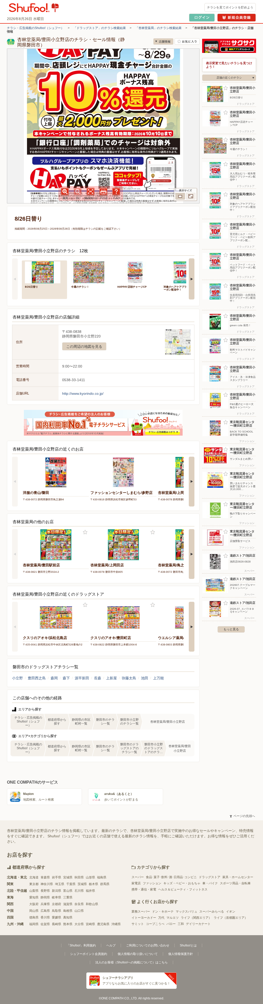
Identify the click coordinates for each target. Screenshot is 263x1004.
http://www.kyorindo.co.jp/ (83, 393)
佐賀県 (45, 924)
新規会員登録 (236, 18)
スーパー (138, 877)
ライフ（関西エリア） (196, 917)
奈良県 (79, 904)
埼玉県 (59, 884)
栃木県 (93, 884)
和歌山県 (92, 904)
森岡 (54, 678)
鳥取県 (56, 911)
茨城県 (82, 884)
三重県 (67, 897)
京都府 (56, 904)
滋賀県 (67, 904)
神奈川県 (47, 884)
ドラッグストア (209, 877)
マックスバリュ (186, 911)
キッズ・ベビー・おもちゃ (181, 883)
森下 (66, 678)
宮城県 (67, 877)
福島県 (101, 877)
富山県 (67, 891)
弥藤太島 (129, 678)
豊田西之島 (37, 678)
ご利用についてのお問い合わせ (147, 945)
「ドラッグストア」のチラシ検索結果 (99, 28)
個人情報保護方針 (180, 954)
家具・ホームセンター (237, 877)
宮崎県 (90, 924)
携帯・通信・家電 (144, 889)
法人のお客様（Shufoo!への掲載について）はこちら (131, 962)
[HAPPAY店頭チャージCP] (136, 271)
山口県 (79, 911)
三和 (181, 924)
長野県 (45, 891)
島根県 (67, 911)
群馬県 (104, 884)
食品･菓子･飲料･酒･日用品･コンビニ (171, 877)
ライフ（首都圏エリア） (231, 917)
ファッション (152, 883)
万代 (161, 917)
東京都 (34, 884)
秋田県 (79, 877)
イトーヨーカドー (144, 917)
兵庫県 (45, 904)
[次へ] (191, 278)
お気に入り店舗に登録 (187, 41)
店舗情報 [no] (163, 41)
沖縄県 (116, 924)
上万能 (158, 678)
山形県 (90, 877)
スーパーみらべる (211, 911)
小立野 (17, 678)
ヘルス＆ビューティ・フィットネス (183, 889)
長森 (97, 678)
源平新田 (82, 678)
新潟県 (56, 891)
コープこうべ (155, 924)
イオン (230, 911)
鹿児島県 (103, 924)
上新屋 (111, 678)
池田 (144, 678)
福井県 (90, 891)
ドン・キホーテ (163, 911)
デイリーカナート (198, 924)
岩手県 (56, 877)
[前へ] (15, 278)
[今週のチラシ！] (90, 271)
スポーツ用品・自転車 (235, 883)
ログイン (202, 18)
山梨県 (34, 891)
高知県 (67, 917)
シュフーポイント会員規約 (88, 954)
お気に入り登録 (85, 532)
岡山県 (34, 911)
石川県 (79, 891)
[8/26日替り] (44, 271)
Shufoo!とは (188, 945)
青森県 (45, 877)
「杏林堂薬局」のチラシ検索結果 (158, 28)
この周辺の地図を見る (84, 346)
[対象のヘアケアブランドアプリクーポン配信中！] (183, 271)
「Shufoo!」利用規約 (81, 945)
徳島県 (34, 917)
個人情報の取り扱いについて (138, 954)
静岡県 (45, 897)
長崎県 (56, 924)
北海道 (34, 877)
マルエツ (172, 917)
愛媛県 (56, 917)
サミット (138, 924)
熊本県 (67, 924)
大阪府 (34, 904)
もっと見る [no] (231, 629)
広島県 (45, 911)
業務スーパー (141, 911)
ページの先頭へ (242, 816)
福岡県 (34, 924)
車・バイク (210, 883)
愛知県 (34, 897)
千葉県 (71, 884)
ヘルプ (111, 945)
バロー (171, 924)
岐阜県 (56, 897)
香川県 (45, 917)
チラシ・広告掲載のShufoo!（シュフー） (35, 28)
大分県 (79, 924)
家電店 (136, 883)
